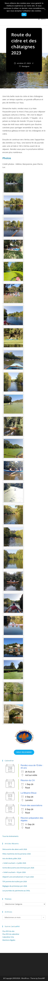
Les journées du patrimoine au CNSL (16, 890)
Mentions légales (8, 940)
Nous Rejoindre (24, 752)
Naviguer (25, 66)
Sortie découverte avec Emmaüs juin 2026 (18, 868)
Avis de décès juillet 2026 (11, 858)
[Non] (45, 9)
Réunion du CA (28, 780)
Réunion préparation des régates (32, 819)
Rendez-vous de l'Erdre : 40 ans (32, 766)
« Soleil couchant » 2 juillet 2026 (14, 863)
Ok (24, 14)
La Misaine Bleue (28, 792)
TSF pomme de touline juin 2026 (14, 881)
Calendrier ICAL (8, 937)
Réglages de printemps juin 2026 (14, 886)
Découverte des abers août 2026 (14, 849)
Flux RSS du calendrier (10, 934)
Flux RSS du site (8, 931)
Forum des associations (31, 805)
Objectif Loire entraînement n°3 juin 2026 (18, 877)
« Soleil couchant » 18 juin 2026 (14, 872)
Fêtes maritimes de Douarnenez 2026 (16, 854)
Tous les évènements (10, 836)
